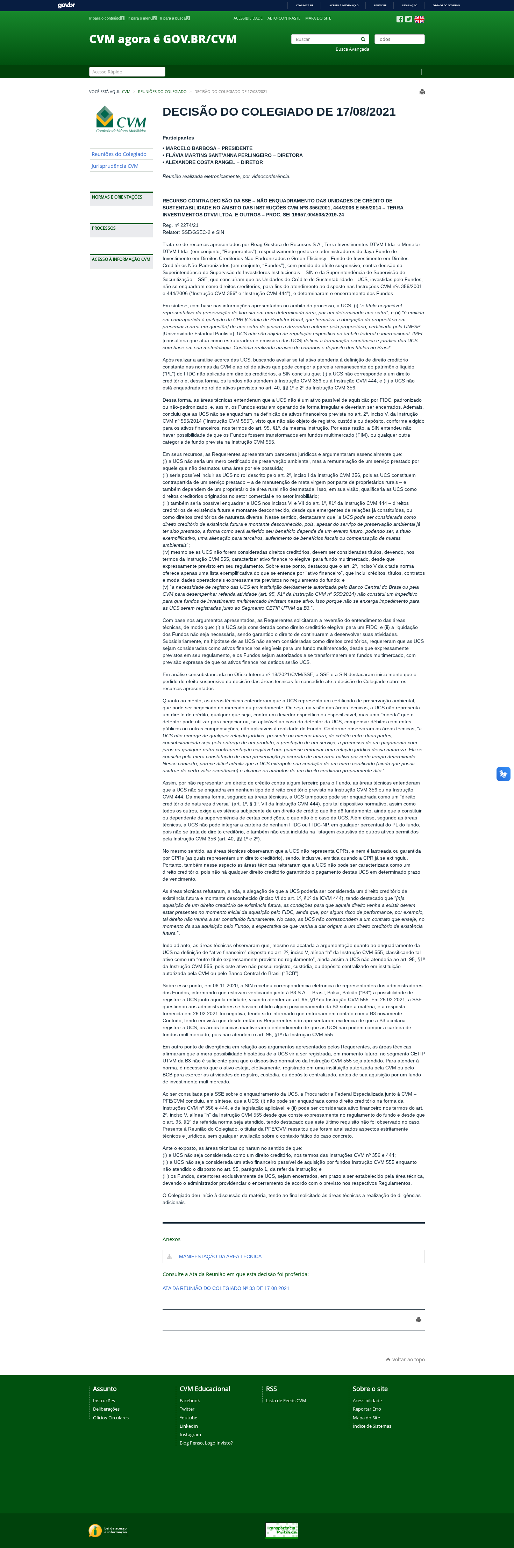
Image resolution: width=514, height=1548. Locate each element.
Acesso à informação (343, 5)
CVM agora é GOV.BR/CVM (163, 38)
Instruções (104, 1400)
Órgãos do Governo (446, 5)
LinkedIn (189, 1426)
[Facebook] (400, 19)
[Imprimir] (422, 91)
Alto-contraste (283, 18)
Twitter (187, 1409)
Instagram (190, 1434)
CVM (126, 91)
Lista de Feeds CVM (286, 1400)
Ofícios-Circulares (111, 1417)
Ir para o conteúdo (106, 18)
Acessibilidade (248, 18)
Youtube (188, 1417)
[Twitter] (409, 19)
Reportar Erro (367, 1409)
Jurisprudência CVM (115, 166)
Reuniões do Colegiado (162, 91)
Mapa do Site (366, 1417)
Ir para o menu (142, 18)
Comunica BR (305, 5)
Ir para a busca (174, 18)
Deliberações (106, 1409)
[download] (169, 1257)
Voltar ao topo (408, 1359)
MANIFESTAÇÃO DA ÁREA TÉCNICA (220, 1256)
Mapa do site (318, 18)
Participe (380, 5)
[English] (419, 19)
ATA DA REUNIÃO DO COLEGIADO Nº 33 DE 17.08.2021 (226, 1288)
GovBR (66, 5)
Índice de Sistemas (372, 1426)
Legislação (409, 5)
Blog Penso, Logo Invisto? (206, 1443)
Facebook (190, 1400)
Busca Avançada (352, 49)
